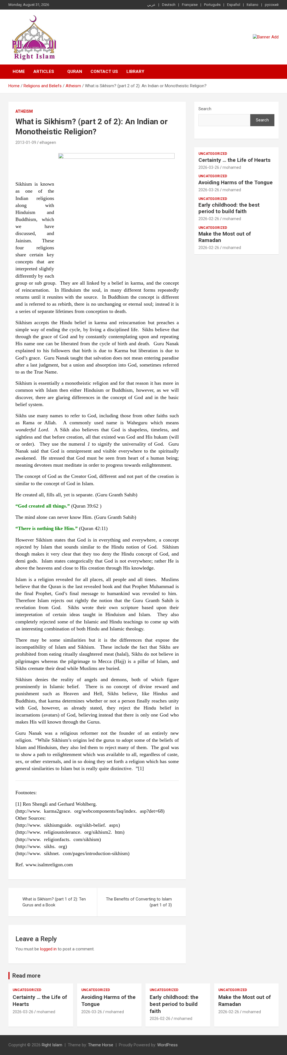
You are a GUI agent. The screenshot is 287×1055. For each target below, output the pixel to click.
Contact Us (104, 71)
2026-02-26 (208, 218)
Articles (43, 71)
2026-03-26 (208, 167)
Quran (74, 71)
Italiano (252, 5)
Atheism (24, 111)
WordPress (167, 1044)
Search (204, 108)
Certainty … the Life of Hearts (234, 160)
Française (190, 5)
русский (272, 5)
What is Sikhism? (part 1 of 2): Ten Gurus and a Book (54, 902)
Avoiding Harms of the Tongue (235, 182)
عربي (151, 5)
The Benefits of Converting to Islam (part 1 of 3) (139, 902)
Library (135, 71)
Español (233, 5)
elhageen (48, 142)
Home (19, 71)
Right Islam (52, 1044)
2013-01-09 (25, 142)
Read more (26, 975)
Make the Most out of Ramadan (224, 237)
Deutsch (168, 5)
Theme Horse (100, 1044)
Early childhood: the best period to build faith (229, 208)
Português (212, 5)
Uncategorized (212, 154)
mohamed (232, 167)
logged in (48, 949)
